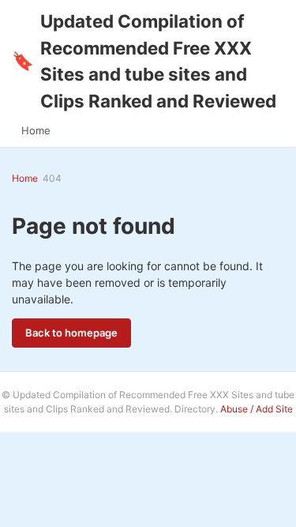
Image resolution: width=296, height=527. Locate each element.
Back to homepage (71, 332)
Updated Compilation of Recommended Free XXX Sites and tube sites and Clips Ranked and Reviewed (144, 60)
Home (36, 130)
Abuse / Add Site (256, 409)
